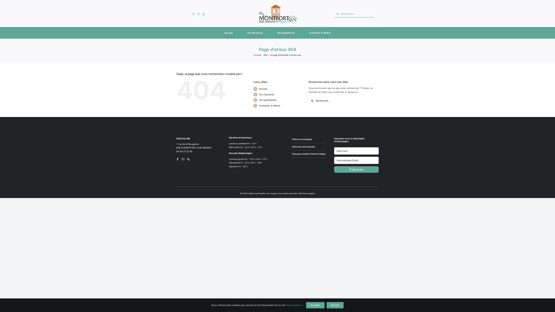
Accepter (315, 305)
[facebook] (193, 14)
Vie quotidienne (267, 100)
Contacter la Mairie (269, 105)
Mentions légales (307, 193)
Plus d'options (295, 305)
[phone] (204, 14)
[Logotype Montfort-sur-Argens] (277, 5)
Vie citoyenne (266, 94)
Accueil (263, 88)
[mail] (198, 14)
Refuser (335, 305)
